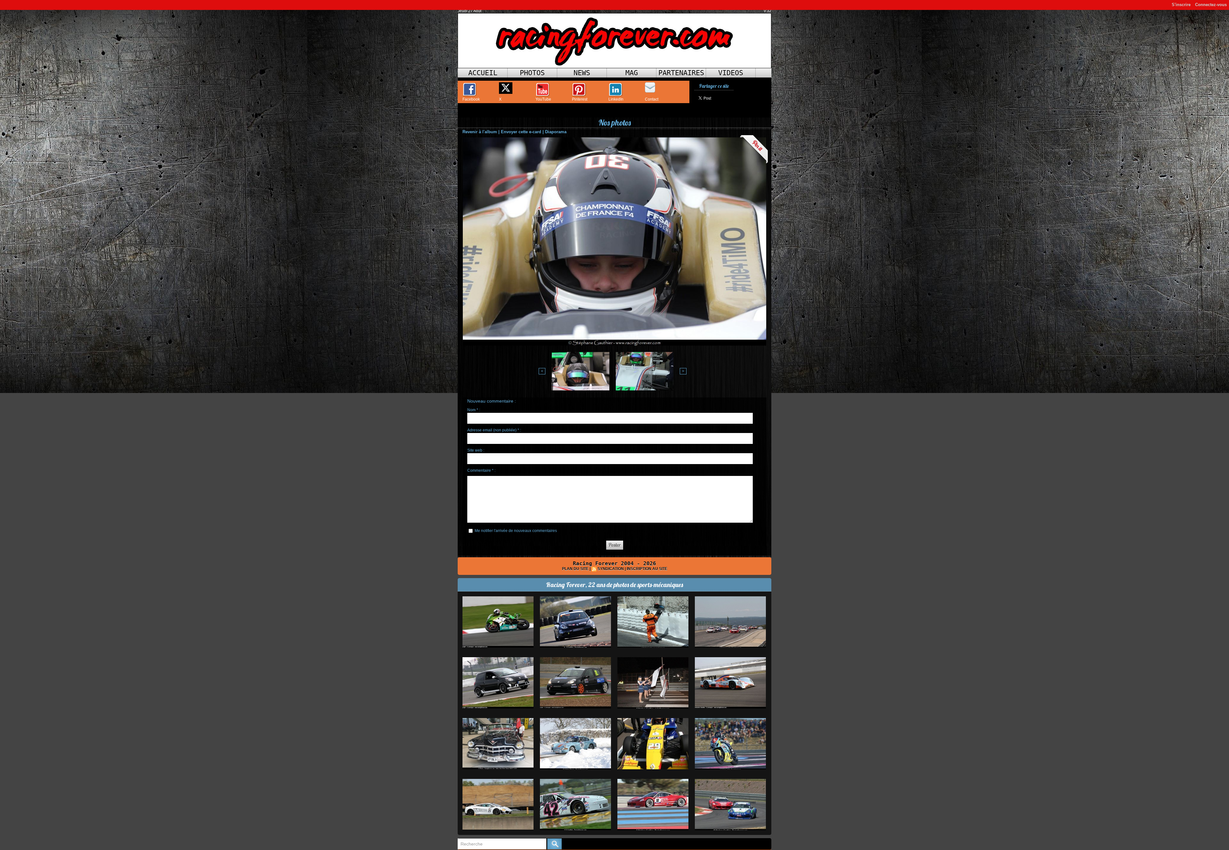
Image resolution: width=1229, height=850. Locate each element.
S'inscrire (1181, 4)
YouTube (543, 99)
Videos (730, 73)
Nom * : (473, 410)
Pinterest (579, 99)
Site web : (475, 450)
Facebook (471, 99)
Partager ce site (714, 86)
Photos (532, 73)
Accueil (482, 73)
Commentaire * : (481, 470)
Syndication (611, 569)
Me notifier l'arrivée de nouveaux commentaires (516, 530)
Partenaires (681, 73)
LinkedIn (615, 99)
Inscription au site (647, 569)
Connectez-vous (1211, 4)
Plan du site (575, 569)
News (582, 73)
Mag (631, 73)
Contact (651, 99)
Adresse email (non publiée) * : (494, 430)
